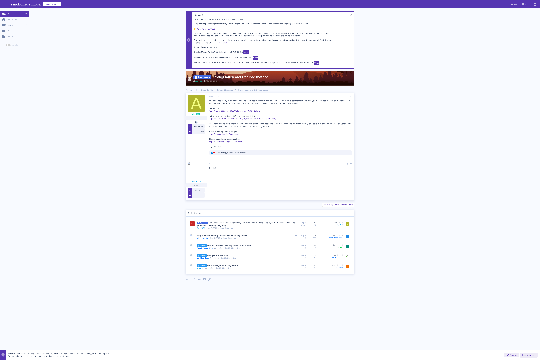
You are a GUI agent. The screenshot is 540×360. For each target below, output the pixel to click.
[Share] (347, 96)
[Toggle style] (8, 45)
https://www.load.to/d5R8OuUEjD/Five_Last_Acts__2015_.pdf (235, 111)
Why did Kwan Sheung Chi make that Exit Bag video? (222, 235)
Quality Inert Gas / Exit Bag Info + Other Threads (230, 245)
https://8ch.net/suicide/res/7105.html (225, 142)
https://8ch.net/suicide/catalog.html (224, 134)
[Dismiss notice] (351, 15)
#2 (351, 164)
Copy (246, 52)
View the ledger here (205, 29)
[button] (6, 4)
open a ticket (221, 43)
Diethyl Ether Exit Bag (217, 255)
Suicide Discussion (225, 228)
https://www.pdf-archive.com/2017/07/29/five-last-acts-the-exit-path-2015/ (242, 119)
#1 (351, 96)
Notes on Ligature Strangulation (222, 265)
